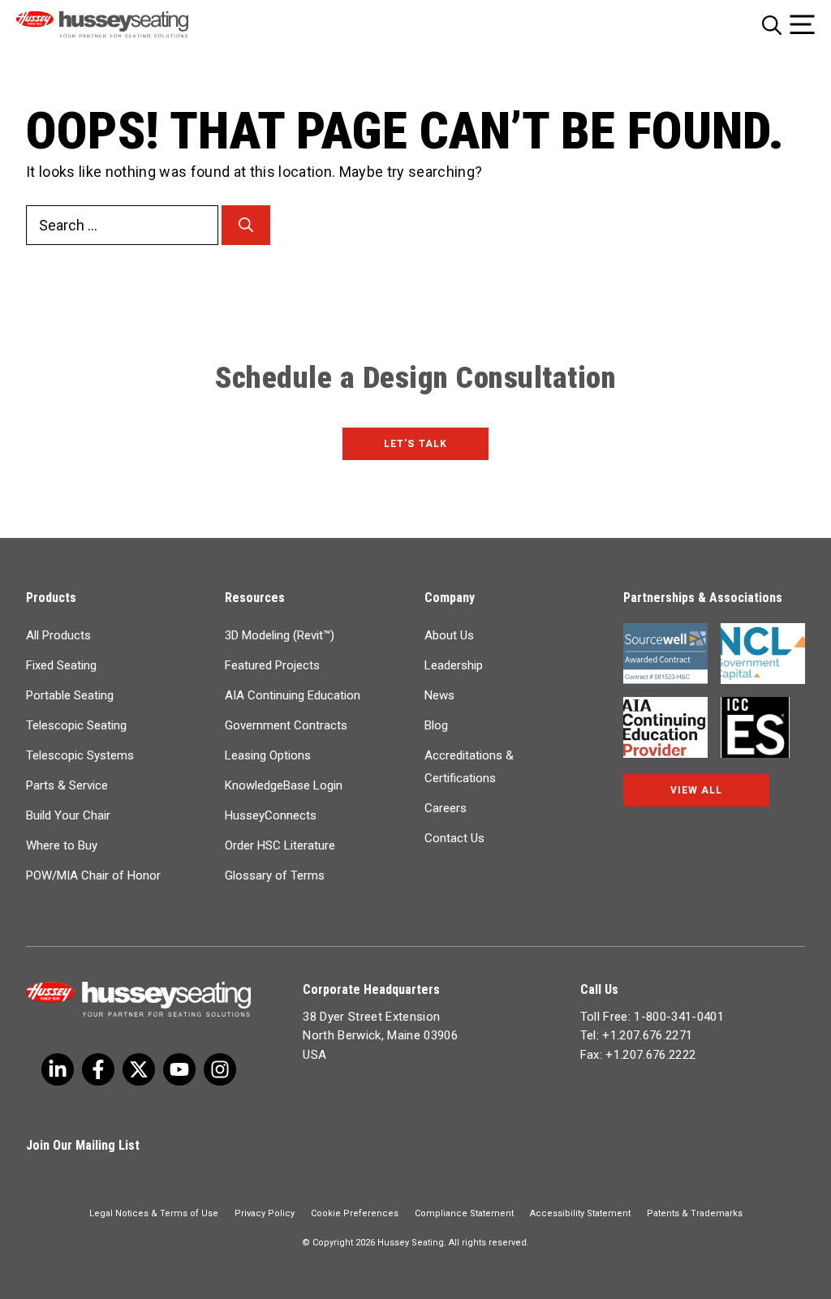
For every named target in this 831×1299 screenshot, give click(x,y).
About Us (449, 635)
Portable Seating (70, 695)
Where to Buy (61, 845)
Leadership (453, 665)
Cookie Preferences (354, 1213)
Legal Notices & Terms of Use (153, 1213)
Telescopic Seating (76, 725)
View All (696, 790)
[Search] (246, 225)
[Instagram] (220, 1069)
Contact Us (454, 838)
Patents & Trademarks (695, 1213)
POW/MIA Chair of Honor (93, 875)
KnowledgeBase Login (283, 785)
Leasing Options (268, 755)
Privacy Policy (265, 1213)
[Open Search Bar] (771, 25)
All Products (58, 635)
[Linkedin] (179, 1069)
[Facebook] (98, 1069)
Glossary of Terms (275, 875)
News (439, 695)
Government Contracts (286, 725)
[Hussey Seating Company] (123, 24)
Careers (445, 808)
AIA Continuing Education (292, 695)
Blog (436, 725)
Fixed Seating (61, 665)
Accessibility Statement (580, 1213)
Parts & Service (67, 785)
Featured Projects (272, 665)
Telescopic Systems (80, 755)
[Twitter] (57, 1069)
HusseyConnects (270, 815)
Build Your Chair (68, 815)
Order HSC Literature (280, 845)
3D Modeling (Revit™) (279, 635)
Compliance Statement (464, 1213)
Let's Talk (415, 443)
